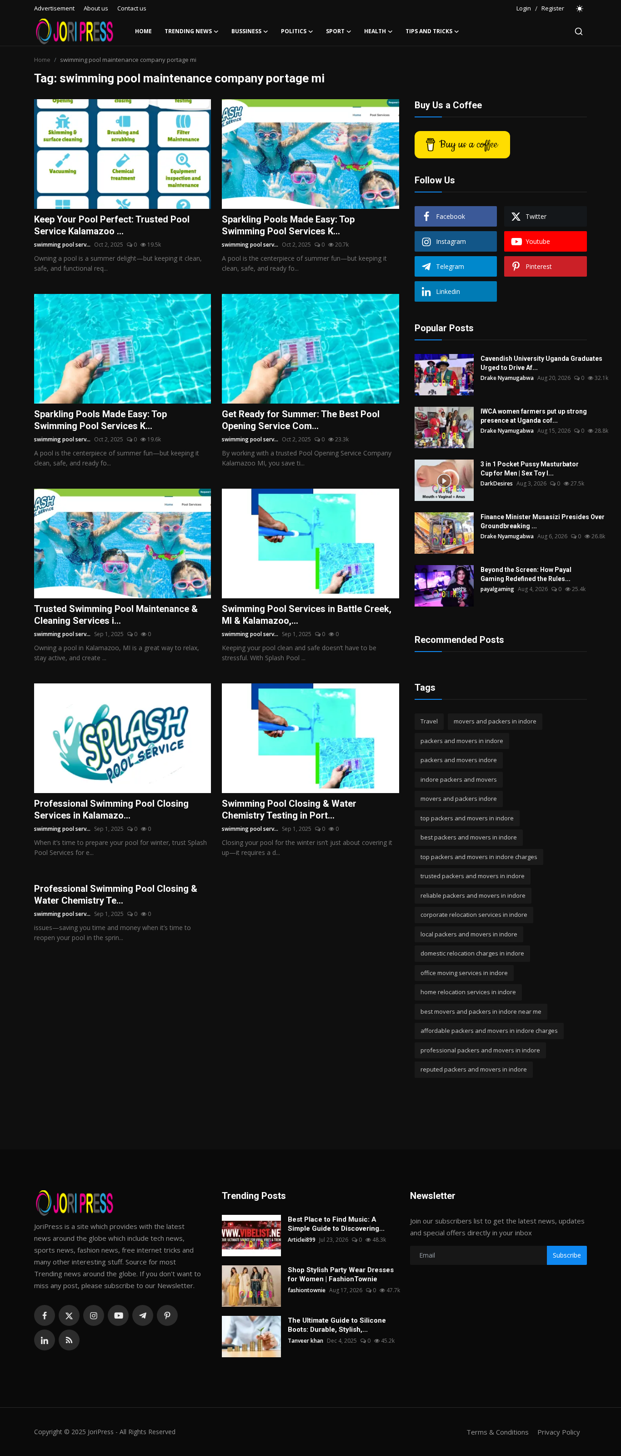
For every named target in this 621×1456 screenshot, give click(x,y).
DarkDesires (497, 483)
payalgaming (497, 589)
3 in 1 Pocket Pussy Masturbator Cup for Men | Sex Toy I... (530, 468)
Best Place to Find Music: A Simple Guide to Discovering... (336, 1224)
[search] (579, 31)
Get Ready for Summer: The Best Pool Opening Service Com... (301, 420)
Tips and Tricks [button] (429, 31)
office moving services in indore (464, 973)
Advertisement (54, 8)
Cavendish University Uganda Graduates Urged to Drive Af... (541, 363)
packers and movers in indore (462, 741)
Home (143, 31)
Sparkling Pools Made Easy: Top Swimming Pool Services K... (288, 225)
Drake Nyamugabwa (507, 378)
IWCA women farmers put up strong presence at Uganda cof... (534, 416)
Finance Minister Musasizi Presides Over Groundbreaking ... (543, 521)
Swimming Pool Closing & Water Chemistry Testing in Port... (289, 809)
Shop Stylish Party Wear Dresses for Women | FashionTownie (341, 1274)
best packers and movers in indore (469, 837)
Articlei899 (302, 1240)
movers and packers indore (459, 798)
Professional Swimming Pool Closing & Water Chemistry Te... (115, 894)
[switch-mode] (580, 8)
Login (523, 8)
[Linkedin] (44, 1340)
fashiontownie (307, 1290)
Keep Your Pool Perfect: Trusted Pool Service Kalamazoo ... (112, 225)
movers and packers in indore (495, 721)
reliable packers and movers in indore (473, 895)
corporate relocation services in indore (474, 914)
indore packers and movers (459, 779)
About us (96, 8)
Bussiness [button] (246, 31)
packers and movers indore (459, 760)
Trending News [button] (188, 31)
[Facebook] (44, 1315)
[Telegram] (142, 1315)
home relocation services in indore (468, 992)
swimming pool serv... (62, 244)
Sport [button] (335, 31)
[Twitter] (69, 1315)
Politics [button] (293, 31)
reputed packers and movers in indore (474, 1069)
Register (552, 8)
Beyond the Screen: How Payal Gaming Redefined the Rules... (526, 574)
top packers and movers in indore (467, 818)
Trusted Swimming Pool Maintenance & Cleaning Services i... (116, 614)
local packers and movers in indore (469, 934)
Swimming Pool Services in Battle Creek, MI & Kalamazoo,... (306, 614)
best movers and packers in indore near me (481, 1011)
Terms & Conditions (497, 1431)
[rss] (69, 1340)
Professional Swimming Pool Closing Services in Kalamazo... (111, 809)
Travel (429, 721)
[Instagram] (93, 1315)
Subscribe (567, 1255)
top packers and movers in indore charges (479, 857)
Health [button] (375, 31)
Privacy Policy (558, 1431)
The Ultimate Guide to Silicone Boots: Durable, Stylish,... (337, 1325)
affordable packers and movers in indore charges (489, 1030)
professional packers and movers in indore (480, 1050)
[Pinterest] (167, 1315)
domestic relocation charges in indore (472, 953)
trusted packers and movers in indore (473, 876)
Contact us (131, 8)
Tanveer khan (305, 1341)
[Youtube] (118, 1315)
